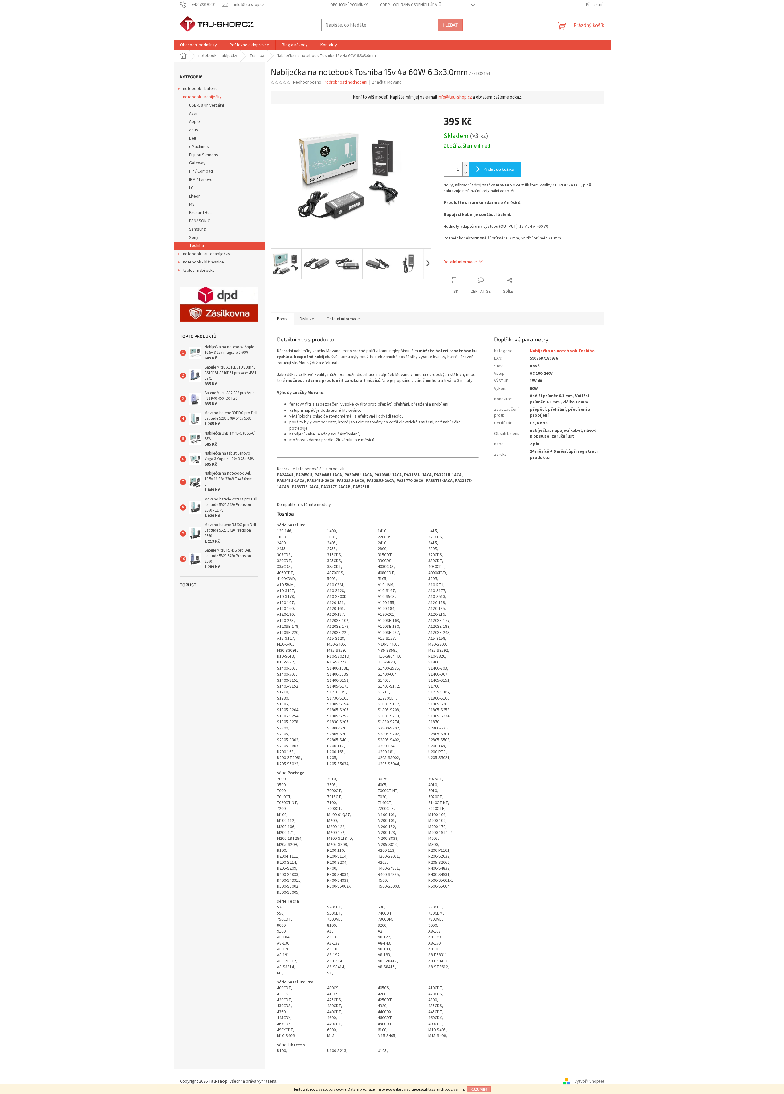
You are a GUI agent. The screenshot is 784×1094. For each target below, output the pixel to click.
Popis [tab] (282, 319)
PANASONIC (199, 221)
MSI (192, 204)
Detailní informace (460, 262)
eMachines (199, 147)
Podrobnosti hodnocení (345, 82)
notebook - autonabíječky (206, 254)
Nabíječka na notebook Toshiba (562, 351)
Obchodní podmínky (349, 5)
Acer (193, 114)
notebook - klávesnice (203, 262)
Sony (193, 238)
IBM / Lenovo (201, 180)
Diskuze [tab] (307, 319)
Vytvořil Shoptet (589, 1081)
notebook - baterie (200, 89)
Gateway (197, 163)
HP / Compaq (201, 171)
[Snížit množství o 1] (465, 172)
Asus (193, 130)
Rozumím (478, 1089)
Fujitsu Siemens (203, 155)
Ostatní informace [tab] (343, 319)
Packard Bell (200, 213)
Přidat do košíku (498, 169)
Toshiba (196, 246)
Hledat (450, 24)
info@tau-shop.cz (455, 97)
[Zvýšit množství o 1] (465, 165)
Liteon (195, 196)
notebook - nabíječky (202, 97)
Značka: (387, 82)
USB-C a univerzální (206, 105)
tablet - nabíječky (199, 270)
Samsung (197, 229)
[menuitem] (198, 45)
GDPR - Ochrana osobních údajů (410, 5)
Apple (194, 122)
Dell (192, 138)
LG (191, 188)
